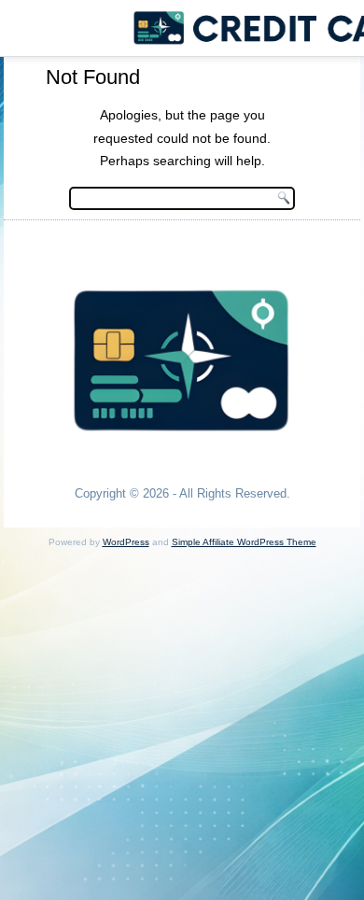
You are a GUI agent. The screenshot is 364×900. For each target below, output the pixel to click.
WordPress (126, 542)
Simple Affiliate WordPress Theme (244, 542)
